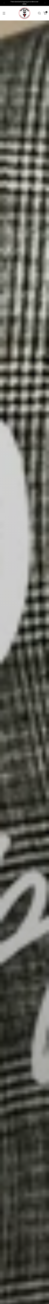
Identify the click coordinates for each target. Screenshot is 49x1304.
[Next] (45, 3)
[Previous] (4, 3)
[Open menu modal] (4, 13)
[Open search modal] (39, 13)
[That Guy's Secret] (24, 13)
